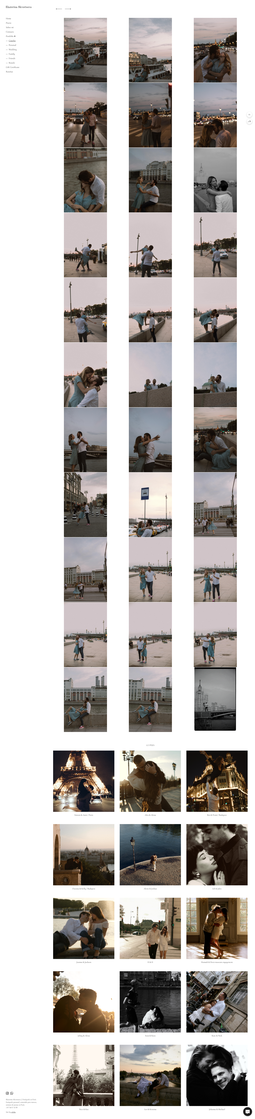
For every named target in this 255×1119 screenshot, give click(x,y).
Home (8, 18)
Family (12, 54)
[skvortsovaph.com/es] (18, 7)
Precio (8, 23)
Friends (12, 58)
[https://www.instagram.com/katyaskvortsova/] (7, 1093)
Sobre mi (10, 27)
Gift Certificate (12, 67)
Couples (12, 40)
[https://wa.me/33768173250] (11, 1093)
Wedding (13, 49)
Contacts (10, 31)
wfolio (13, 1112)
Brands (12, 62)
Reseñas (9, 71)
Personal (12, 45)
